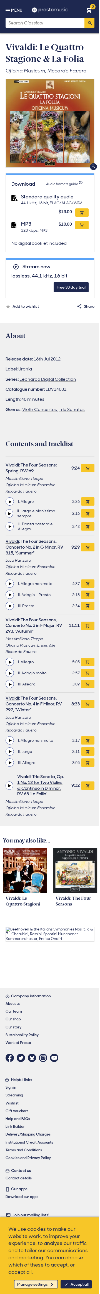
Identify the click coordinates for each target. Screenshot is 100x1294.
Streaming (14, 1095)
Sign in (11, 1087)
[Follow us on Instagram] (44, 1058)
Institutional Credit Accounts (29, 1142)
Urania (25, 369)
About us (13, 1003)
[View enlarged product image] (50, 123)
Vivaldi (12, 465)
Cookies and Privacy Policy (28, 1158)
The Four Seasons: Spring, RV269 (31, 468)
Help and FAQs (18, 1118)
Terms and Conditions (24, 1150)
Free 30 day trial (71, 287)
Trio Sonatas (72, 409)
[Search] (89, 23)
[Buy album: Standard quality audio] (82, 212)
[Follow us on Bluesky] (33, 1058)
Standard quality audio (47, 196)
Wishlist (12, 1103)
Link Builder (15, 1126)
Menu (16, 10)
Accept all (80, 1284)
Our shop (13, 1019)
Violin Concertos (39, 409)
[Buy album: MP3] (82, 225)
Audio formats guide (62, 184)
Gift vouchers (17, 1111)
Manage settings (32, 1284)
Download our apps (22, 1196)
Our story (13, 1027)
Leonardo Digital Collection (47, 379)
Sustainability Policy (22, 1035)
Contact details (19, 1178)
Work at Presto (18, 1042)
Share (89, 306)
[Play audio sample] (10, 501)
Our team (14, 1011)
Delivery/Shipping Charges (28, 1134)
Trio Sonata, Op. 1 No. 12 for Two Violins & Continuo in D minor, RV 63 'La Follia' (40, 785)
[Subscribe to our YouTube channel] (55, 1058)
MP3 (26, 224)
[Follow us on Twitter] (22, 1058)
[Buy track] (87, 501)
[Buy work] (87, 468)
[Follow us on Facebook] (11, 1058)
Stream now (36, 267)
